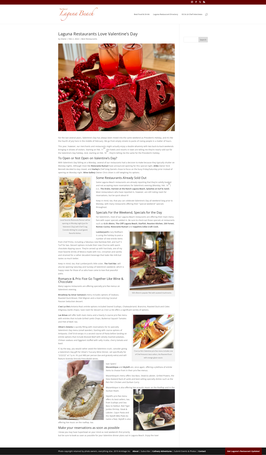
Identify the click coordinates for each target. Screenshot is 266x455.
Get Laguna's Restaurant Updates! (243, 451)
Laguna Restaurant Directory (165, 14)
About (136, 451)
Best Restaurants (89, 39)
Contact (202, 451)
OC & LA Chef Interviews (192, 14)
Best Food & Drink (141, 14)
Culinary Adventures (162, 451)
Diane (63, 39)
